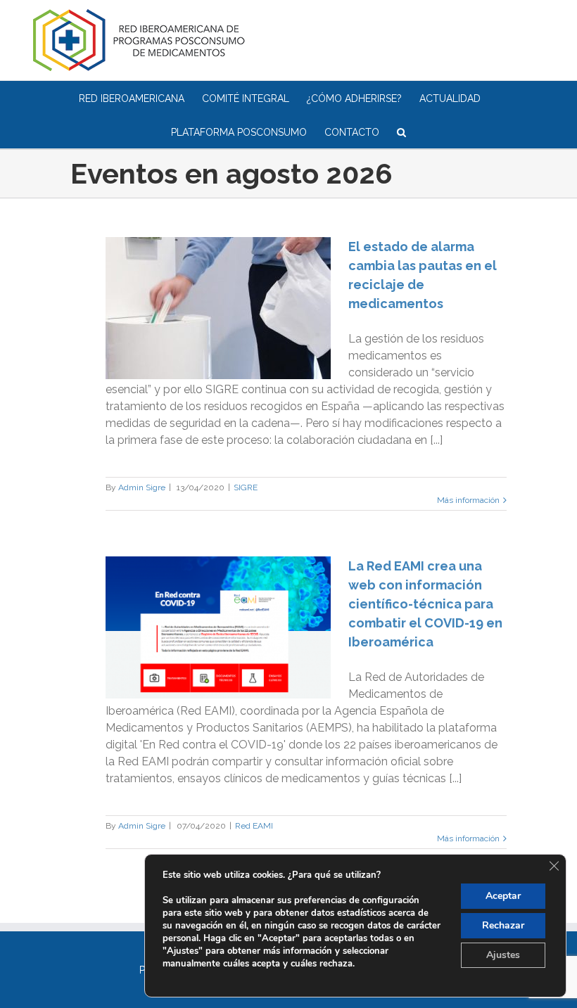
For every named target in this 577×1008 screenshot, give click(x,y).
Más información (468, 500)
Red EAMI (254, 826)
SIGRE (246, 487)
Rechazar (503, 925)
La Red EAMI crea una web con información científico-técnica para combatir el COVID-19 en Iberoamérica (425, 604)
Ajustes (503, 955)
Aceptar (503, 895)
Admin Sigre (141, 487)
